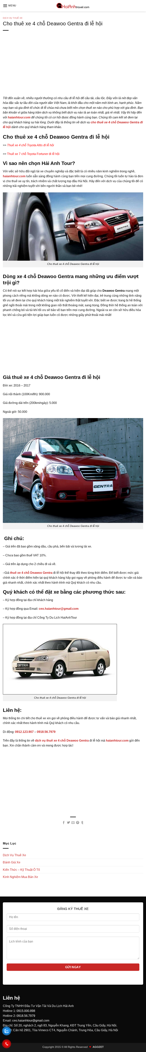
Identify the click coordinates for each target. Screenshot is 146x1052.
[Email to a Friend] (73, 822)
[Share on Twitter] (68, 822)
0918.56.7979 (26, 1015)
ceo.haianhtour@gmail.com (30, 1020)
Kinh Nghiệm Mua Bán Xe (20, 877)
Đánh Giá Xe (11, 862)
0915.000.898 (26, 1010)
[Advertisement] (73, 69)
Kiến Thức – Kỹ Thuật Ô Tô (21, 869)
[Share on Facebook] (63, 822)
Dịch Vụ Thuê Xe (12, 18)
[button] (9, 5)
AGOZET (98, 1046)
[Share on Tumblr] (82, 822)
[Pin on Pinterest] (77, 822)
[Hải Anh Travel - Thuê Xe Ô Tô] (73, 6)
